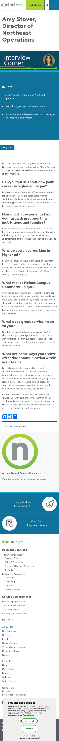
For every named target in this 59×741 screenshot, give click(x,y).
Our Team (7, 634)
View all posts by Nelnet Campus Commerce (24, 478)
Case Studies (8, 669)
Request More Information (22, 504)
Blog (4, 665)
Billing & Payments (13, 562)
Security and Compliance (14, 613)
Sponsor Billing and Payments (19, 566)
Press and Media (10, 650)
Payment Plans (11, 558)
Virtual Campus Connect (14, 646)
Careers (6, 654)
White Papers (9, 681)
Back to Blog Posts (16, 426)
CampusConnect (10, 642)
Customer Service (11, 609)
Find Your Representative (36, 523)
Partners (7, 619)
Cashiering (9, 581)
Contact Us (8, 687)
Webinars (6, 677)
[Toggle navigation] (54, 5)
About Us (7, 626)
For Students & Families (14, 694)
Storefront (9, 577)
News (5, 673)
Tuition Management (12, 554)
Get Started (35, 4)
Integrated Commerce (13, 574)
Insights (6, 661)
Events (5, 638)
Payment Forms (12, 589)
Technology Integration (13, 605)
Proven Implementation (13, 601)
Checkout (9, 585)
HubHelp (6, 691)
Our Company (9, 630)
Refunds (8, 570)
